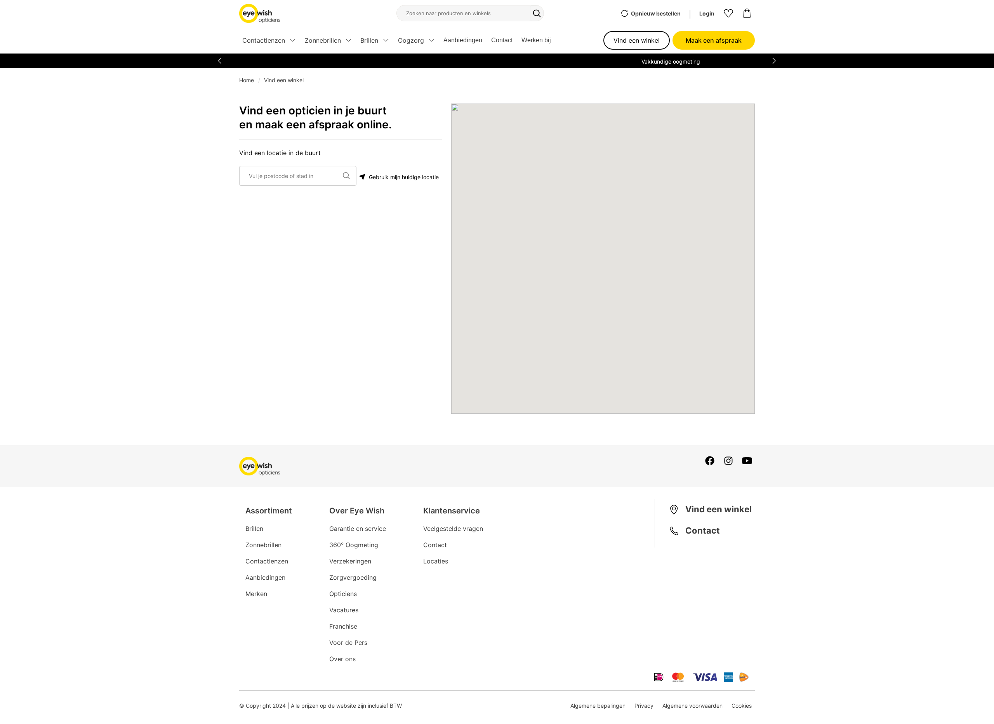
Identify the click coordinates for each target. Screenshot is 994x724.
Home (246, 80)
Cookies (742, 705)
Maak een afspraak (714, 40)
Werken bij (536, 40)
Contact (502, 40)
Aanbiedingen (462, 40)
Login (706, 13)
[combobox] (294, 175)
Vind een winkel (636, 40)
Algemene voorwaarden (692, 705)
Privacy (643, 705)
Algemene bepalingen (598, 705)
